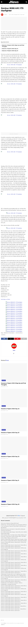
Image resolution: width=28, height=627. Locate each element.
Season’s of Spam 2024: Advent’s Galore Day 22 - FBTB (12, 542)
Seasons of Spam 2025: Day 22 (10, 456)
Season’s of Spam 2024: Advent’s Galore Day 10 (10, 604)
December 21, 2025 (5, 482)
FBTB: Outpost (19, 515)
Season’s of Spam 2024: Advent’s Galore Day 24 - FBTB (12, 547)
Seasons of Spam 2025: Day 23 (10, 50)
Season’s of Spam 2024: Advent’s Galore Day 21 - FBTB (12, 559)
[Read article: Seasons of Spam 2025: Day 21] (14, 469)
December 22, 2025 (5, 458)
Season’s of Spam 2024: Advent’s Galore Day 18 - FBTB (12, 568)
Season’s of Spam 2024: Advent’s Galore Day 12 (10, 601)
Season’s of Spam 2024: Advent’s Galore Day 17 (10, 572)
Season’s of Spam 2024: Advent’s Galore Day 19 (10, 566)
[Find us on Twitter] (3, 620)
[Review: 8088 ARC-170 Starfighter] (14, 302)
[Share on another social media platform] (24, 339)
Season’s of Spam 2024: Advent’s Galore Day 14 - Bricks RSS (13, 585)
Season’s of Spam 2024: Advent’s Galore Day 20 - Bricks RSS (13, 562)
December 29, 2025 (5, 386)
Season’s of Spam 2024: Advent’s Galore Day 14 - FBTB (12, 588)
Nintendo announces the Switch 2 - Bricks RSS (10, 529)
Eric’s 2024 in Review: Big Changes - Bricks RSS (10, 532)
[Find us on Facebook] (1, 620)
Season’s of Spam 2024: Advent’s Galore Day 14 (10, 587)
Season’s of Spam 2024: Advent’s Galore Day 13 (10, 593)
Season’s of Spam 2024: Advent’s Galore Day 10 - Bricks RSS (13, 603)
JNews (5, 623)
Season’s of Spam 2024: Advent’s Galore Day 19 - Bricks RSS (13, 565)
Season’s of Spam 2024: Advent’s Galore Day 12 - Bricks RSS (13, 600)
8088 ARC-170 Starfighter (9, 332)
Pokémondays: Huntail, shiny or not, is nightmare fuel (15, 575)
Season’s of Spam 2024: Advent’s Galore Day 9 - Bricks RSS (13, 606)
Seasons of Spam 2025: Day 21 (10, 480)
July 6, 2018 (11, 14)
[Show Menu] (1, 2)
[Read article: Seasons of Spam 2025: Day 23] (14, 422)
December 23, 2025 (5, 434)
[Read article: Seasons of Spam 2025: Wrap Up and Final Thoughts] (14, 372)
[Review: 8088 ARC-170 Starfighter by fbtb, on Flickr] (14, 64)
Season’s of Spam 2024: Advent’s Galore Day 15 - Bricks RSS (13, 579)
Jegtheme (2, 624)
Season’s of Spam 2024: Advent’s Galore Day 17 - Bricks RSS (13, 571)
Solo (6, 14)
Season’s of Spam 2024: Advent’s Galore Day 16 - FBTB (12, 577)
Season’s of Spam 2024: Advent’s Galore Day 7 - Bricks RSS (13, 608)
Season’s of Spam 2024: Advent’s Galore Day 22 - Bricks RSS (13, 550)
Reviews (3, 334)
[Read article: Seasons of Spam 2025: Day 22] (14, 446)
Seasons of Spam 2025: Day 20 (10, 504)
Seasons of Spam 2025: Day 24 (10, 48)
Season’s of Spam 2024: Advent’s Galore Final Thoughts (15, 540)
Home (2, 5)
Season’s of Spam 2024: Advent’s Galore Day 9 (10, 607)
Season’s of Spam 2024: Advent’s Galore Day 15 (10, 581)
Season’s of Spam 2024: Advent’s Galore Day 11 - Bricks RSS (13, 597)
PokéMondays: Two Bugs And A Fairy (8, 584)
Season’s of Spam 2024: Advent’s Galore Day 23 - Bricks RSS (13, 553)
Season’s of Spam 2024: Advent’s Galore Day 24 (10, 546)
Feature (3, 380)
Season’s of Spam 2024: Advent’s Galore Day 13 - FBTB (12, 594)
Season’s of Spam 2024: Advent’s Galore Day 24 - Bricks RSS (13, 545)
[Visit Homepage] (14, 2)
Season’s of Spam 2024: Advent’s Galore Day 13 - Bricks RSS (13, 591)
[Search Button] (26, 2)
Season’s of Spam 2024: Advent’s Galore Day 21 (10, 558)
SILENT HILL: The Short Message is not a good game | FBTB (13, 524)
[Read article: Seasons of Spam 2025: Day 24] (14, 398)
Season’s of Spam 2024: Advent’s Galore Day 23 (10, 555)
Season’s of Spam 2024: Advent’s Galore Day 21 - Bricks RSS (13, 556)
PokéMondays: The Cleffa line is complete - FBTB (11, 582)
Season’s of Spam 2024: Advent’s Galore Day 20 (10, 563)
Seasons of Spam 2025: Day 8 (13, 523)
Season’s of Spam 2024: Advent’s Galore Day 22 (10, 552)
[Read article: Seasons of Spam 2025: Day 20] (14, 493)
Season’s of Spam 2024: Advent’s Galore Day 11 (10, 598)
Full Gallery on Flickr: (5, 299)
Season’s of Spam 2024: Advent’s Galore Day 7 (10, 610)
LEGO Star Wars (7, 5)
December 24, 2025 (5, 410)
